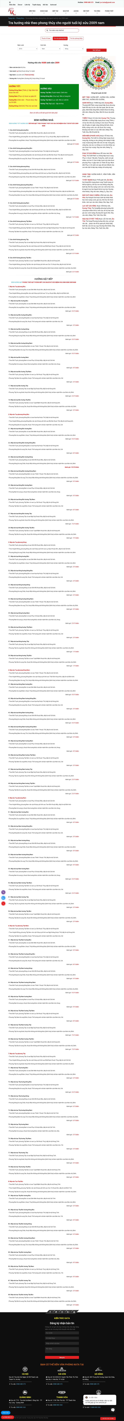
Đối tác (45, 5)
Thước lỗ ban (46, 38)
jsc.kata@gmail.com (107, 2)
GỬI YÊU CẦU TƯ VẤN (108, 1418)
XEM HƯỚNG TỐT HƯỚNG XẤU (18, 123)
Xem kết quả (96, 50)
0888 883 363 (21, 1407)
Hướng (65, 45)
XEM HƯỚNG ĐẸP (16, 282)
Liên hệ (27, 5)
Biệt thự (55, 11)
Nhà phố (66, 11)
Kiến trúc (32, 11)
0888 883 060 (57, 1405)
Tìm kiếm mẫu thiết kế (56, 30)
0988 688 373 (88, 2)
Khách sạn (44, 11)
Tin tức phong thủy (76, 38)
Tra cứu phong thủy (60, 38)
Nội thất (86, 11)
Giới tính (43, 45)
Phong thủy (109, 11)
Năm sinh (20, 45)
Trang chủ (11, 18)
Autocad (53, 5)
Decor (20, 5)
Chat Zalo (6, 1412)
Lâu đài (76, 11)
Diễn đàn (12, 5)
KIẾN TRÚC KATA (62, 1318)
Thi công (97, 11)
